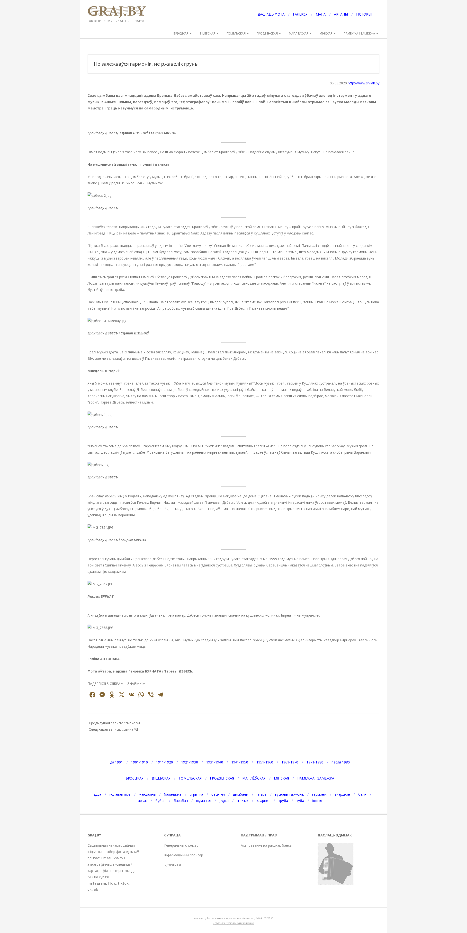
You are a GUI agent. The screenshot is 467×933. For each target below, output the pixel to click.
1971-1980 (314, 762)
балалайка (172, 794)
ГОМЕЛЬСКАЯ (236, 33)
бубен (160, 800)
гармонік (319, 794)
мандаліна (147, 794)
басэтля (218, 794)
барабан (181, 800)
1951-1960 (264, 762)
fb (110, 883)
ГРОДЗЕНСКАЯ (267, 33)
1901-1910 (139, 762)
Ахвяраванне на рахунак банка (266, 845)
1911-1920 (164, 762)
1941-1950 (239, 762)
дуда (97, 794)
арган (142, 800)
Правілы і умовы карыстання (233, 923)
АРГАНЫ (341, 14)
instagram (97, 883)
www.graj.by (202, 918)
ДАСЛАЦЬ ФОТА (271, 14)
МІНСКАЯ (326, 33)
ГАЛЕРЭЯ (300, 14)
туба (300, 800)
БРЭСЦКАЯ (181, 33)
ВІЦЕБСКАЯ (207, 33)
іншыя (317, 800)
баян (362, 794)
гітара (262, 794)
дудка (224, 800)
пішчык (242, 800)
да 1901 (116, 762)
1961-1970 (289, 762)
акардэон (342, 794)
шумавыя (203, 800)
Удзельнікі (172, 864)
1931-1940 (214, 762)
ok (96, 889)
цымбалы (240, 794)
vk (90, 889)
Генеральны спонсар (181, 845)
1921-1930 (189, 762)
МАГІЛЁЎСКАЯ (298, 33)
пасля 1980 (341, 762)
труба (283, 800)
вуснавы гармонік (289, 794)
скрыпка (196, 794)
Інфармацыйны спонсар (183, 855)
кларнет (263, 800)
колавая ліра (120, 794)
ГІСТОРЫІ (364, 14)
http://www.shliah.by (363, 83)
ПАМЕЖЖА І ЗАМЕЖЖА (359, 33)
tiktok (123, 883)
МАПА (321, 14)
